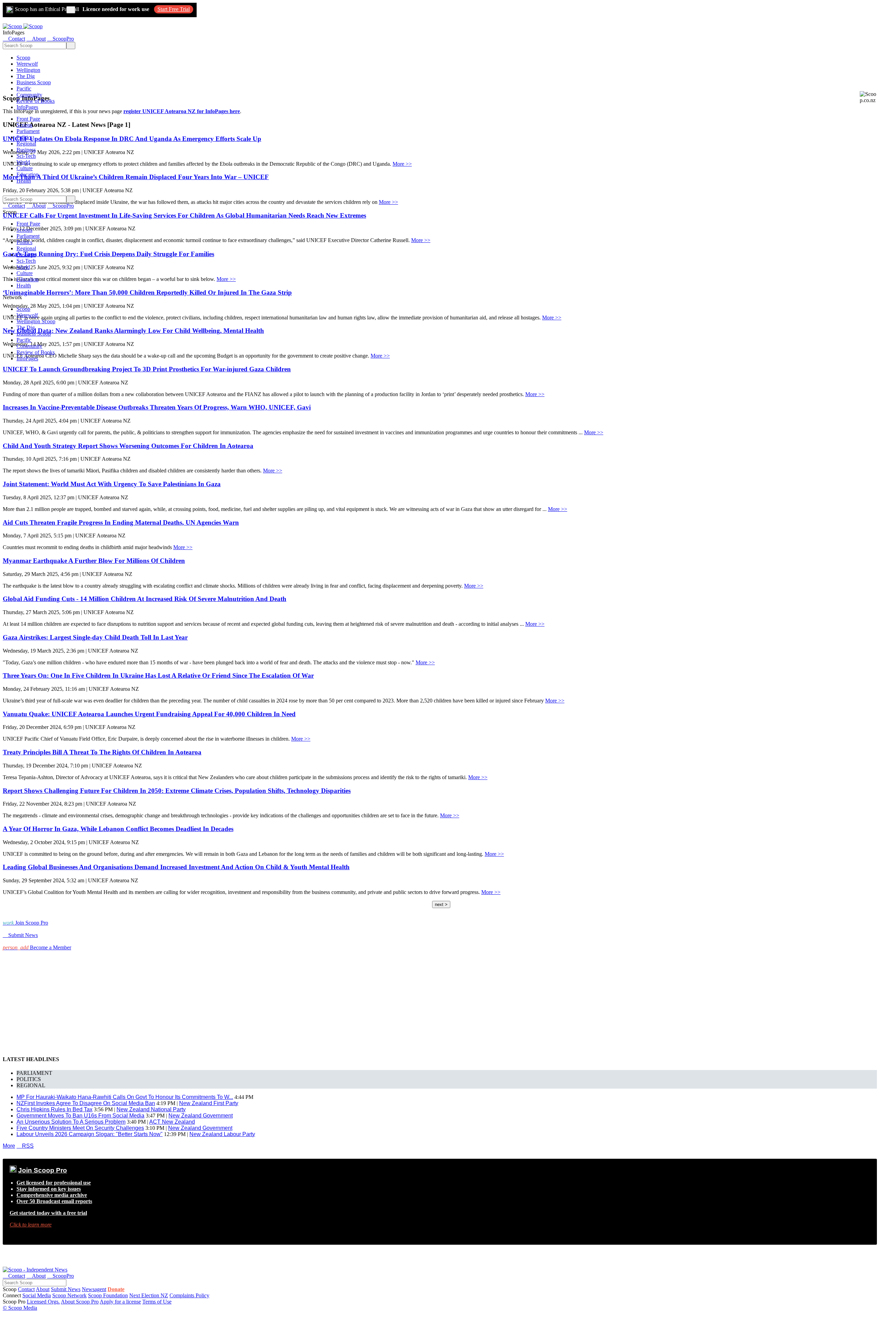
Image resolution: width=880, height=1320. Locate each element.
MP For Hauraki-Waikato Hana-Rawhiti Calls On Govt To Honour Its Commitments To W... (124, 1097)
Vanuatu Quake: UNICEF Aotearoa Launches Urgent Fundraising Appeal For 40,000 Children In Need (149, 714)
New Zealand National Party (151, 1109)
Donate (116, 1289)
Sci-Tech (26, 156)
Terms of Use (157, 1302)
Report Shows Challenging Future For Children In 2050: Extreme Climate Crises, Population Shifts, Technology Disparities (177, 790)
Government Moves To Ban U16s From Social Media (80, 1116)
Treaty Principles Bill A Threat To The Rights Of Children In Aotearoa (102, 752)
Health (23, 181)
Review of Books (35, 101)
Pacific (23, 88)
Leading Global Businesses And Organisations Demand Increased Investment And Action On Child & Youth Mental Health (176, 867)
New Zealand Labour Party (222, 1134)
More (9, 1146)
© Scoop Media (20, 1308)
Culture (24, 168)
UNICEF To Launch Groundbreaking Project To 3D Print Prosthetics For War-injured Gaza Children (147, 369)
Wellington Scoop (35, 321)
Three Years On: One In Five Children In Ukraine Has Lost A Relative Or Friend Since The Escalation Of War (158, 675)
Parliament (28, 131)
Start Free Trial (173, 9)
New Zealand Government (200, 1116)
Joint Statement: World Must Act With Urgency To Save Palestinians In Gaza (112, 484)
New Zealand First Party (208, 1103)
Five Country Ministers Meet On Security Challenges (80, 1128)
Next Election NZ (148, 1295)
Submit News (65, 1289)
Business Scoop (33, 82)
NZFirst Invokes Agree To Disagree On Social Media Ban (85, 1103)
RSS (25, 1146)
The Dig (25, 76)
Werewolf (27, 64)
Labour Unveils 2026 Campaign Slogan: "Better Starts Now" (89, 1134)
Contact (26, 1289)
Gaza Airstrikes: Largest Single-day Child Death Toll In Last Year (95, 637)
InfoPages (27, 107)
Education (27, 174)
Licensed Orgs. (43, 1302)
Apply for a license (120, 1302)
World (23, 162)
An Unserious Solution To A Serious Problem (70, 1122)
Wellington (28, 70)
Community (29, 95)
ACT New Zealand (172, 1122)
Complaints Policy (189, 1295)
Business (26, 150)
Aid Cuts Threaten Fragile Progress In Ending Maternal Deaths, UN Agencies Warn (121, 522)
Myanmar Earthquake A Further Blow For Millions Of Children (94, 560)
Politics (24, 137)
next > (441, 904)
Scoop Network (69, 1295)
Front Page (28, 119)
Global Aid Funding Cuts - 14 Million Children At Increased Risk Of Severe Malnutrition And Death (144, 598)
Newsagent (94, 1289)
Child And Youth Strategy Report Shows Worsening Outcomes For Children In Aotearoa (128, 445)
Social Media (36, 1295)
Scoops (24, 125)
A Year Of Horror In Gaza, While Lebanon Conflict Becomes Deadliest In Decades (118, 828)
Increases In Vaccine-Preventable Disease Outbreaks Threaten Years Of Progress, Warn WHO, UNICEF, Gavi (157, 407)
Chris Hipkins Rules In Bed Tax (54, 1109)
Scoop (23, 58)
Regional (26, 143)
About (43, 1289)
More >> (402, 164)
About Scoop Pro (80, 1302)
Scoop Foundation (108, 1295)
